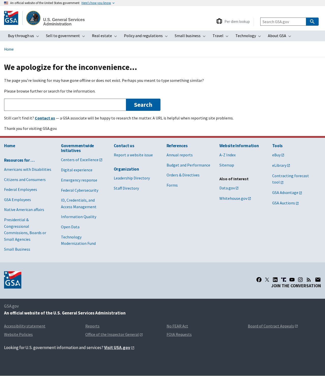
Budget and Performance (188, 165)
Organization (126, 169)
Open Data (70, 226)
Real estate (106, 37)
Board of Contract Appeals (271, 325)
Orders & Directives (183, 174)
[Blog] (308, 279)
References (177, 145)
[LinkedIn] (275, 279)
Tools (277, 145)
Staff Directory (126, 188)
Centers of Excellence (80, 159)
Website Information (239, 145)
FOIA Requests (179, 334)
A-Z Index (227, 154)
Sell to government (67, 37)
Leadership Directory (132, 178)
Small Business (17, 249)
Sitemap (226, 165)
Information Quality (78, 216)
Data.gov (227, 187)
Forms (172, 185)
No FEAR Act (177, 325)
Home (9, 49)
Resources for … (19, 160)
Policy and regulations (147, 37)
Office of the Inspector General (112, 334)
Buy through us (25, 37)
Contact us (124, 145)
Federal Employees (20, 189)
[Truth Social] (283, 279)
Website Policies (18, 334)
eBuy (276, 154)
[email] (318, 279)
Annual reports (180, 154)
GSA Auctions (283, 202)
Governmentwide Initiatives (77, 148)
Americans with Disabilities (27, 169)
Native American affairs (24, 209)
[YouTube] (292, 279)
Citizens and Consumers (25, 179)
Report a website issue (133, 154)
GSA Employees (17, 199)
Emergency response (79, 180)
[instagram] (300, 279)
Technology (249, 37)
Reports (92, 325)
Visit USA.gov (117, 347)
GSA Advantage (285, 192)
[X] (267, 279)
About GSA (281, 37)
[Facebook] (259, 279)
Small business (192, 37)
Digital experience (76, 169)
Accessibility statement (24, 325)
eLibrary (279, 165)
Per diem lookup (237, 21)
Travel (222, 37)
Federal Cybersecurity (79, 190)
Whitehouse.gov (233, 198)
